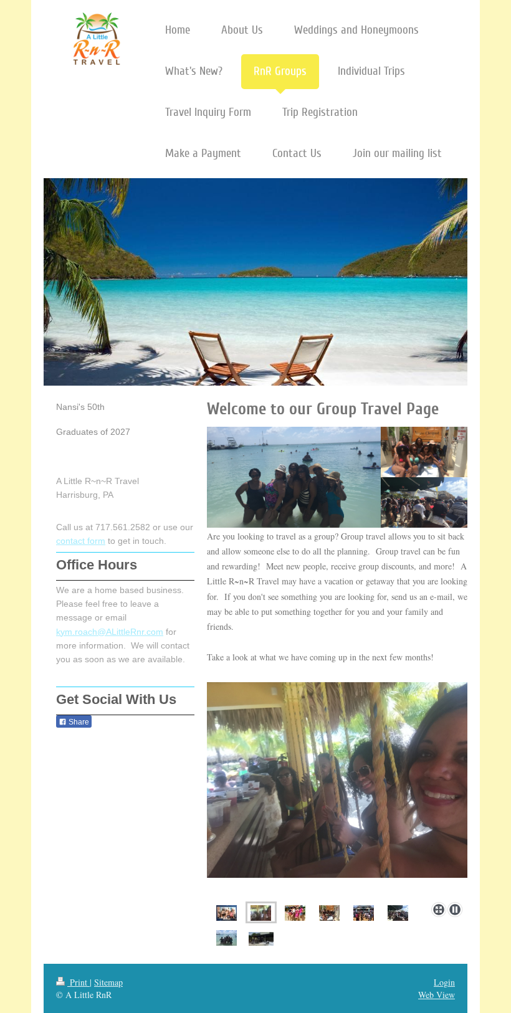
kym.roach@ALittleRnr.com (109, 632)
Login (444, 982)
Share (78, 722)
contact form (80, 541)
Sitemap (108, 982)
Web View (436, 995)
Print (78, 982)
